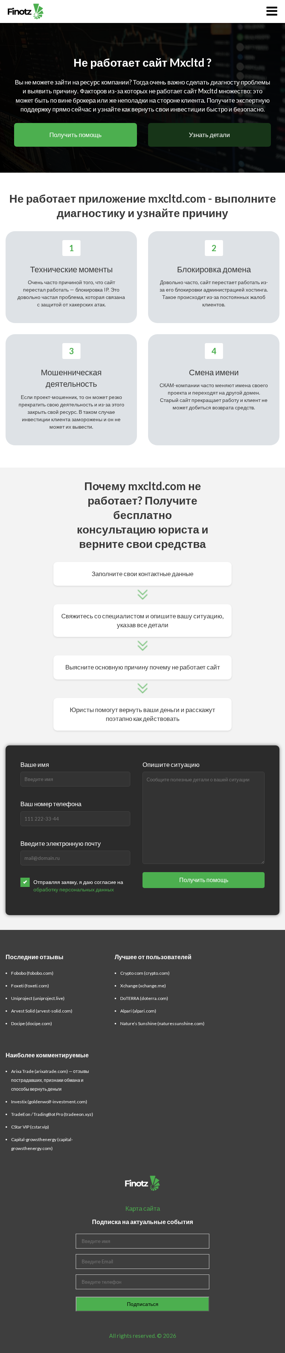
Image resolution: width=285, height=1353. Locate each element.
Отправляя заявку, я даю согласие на (78, 885)
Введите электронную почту (60, 843)
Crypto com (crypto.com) (145, 973)
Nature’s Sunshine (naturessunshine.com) (162, 1023)
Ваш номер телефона (50, 804)
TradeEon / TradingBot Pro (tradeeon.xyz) (52, 1114)
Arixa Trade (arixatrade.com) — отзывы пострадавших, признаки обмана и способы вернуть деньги (50, 1080)
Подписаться (142, 1304)
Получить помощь (75, 135)
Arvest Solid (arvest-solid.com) (41, 1011)
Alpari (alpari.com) (138, 1011)
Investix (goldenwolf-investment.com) (49, 1101)
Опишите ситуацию (171, 764)
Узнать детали (209, 135)
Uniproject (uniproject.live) (38, 998)
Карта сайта (142, 1208)
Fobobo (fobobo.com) (32, 973)
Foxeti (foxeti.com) (30, 985)
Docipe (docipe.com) (31, 1023)
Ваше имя (34, 764)
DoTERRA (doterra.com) (144, 998)
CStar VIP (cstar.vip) (30, 1127)
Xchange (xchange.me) (143, 985)
